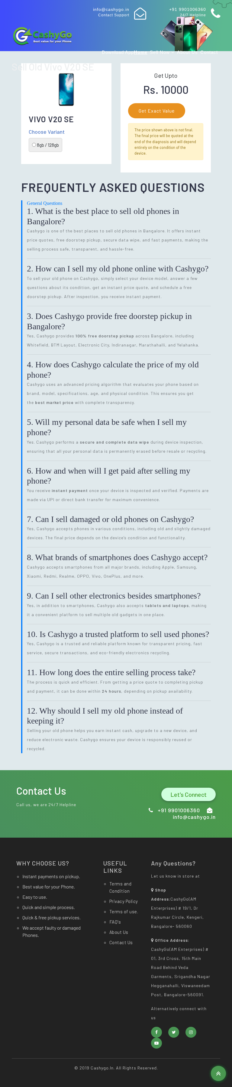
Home (140, 52)
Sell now (160, 52)
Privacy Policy (123, 901)
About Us (187, 52)
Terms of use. (123, 911)
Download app (118, 52)
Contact (209, 52)
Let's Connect (188, 794)
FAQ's (115, 921)
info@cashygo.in (111, 9)
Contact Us (121, 942)
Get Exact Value (157, 110)
